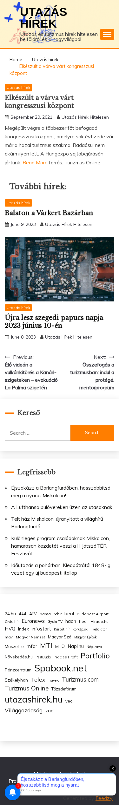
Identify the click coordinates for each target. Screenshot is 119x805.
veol (69, 700)
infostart (41, 629)
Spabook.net (60, 668)
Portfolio (95, 655)
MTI (46, 645)
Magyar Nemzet (30, 637)
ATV (33, 613)
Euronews (33, 621)
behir (58, 614)
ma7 (9, 637)
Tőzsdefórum (63, 688)
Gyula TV (55, 621)
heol (83, 621)
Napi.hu (76, 646)
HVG (10, 629)
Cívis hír (12, 621)
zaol (50, 711)
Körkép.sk (80, 629)
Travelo (53, 680)
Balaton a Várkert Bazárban (49, 213)
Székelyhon (16, 680)
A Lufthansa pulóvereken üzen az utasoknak (61, 507)
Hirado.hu (99, 621)
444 (22, 613)
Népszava (94, 646)
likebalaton (99, 629)
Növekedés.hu (19, 656)
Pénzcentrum (18, 669)
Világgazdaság (24, 710)
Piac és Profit (66, 657)
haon (70, 621)
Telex (38, 679)
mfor (32, 646)
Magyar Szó (59, 636)
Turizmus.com (80, 679)
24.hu (10, 613)
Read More (35, 162)
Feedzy (104, 798)
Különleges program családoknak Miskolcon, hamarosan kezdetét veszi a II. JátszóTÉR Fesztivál (60, 546)
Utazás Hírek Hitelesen (85, 117)
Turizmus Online (27, 688)
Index (23, 628)
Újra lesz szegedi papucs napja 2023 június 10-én (54, 321)
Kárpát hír (62, 629)
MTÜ (60, 646)
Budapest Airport (93, 613)
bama (45, 613)
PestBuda (43, 657)
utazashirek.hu (34, 699)
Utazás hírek (43, 17)
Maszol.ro (14, 646)
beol (69, 613)
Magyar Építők (85, 637)
